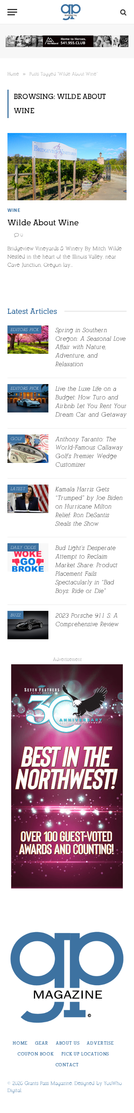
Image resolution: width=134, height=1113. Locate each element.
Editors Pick (24, 329)
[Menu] (12, 12)
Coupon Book (35, 1053)
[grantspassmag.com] (70, 12)
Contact (67, 1064)
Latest (17, 488)
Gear (41, 1043)
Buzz (15, 615)
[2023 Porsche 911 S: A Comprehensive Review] (27, 625)
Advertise (100, 1043)
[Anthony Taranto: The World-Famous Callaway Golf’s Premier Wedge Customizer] (27, 449)
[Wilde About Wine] (67, 166)
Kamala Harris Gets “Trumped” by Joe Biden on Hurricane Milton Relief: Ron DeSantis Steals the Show (88, 506)
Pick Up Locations (85, 1053)
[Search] (123, 12)
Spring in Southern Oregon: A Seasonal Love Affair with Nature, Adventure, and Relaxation (90, 347)
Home (20, 1043)
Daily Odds (23, 547)
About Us (68, 1043)
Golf (16, 438)
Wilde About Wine (43, 223)
